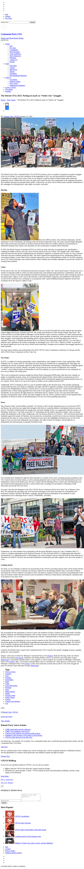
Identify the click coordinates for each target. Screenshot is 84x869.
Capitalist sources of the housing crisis (28, 836)
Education (13, 66)
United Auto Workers (12, 701)
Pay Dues (8, 18)
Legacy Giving (10, 87)
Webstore (13, 58)
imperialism (9, 680)
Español (8, 91)
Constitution (14, 50)
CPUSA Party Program (23, 823)
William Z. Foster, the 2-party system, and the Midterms (34, 843)
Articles (8, 77)
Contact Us (13, 60)
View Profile (5, 721)
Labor (7, 684)
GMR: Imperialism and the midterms (18, 729)
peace (7, 689)
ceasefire (8, 674)
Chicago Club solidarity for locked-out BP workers (22, 733)
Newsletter (9, 89)
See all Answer (7, 782)
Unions (7, 699)
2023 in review (10, 672)
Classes (12, 68)
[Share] (44, 108)
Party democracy (15, 56)
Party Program (15, 52)
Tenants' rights (10, 695)
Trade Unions (10, 697)
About (7, 44)
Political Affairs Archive (13, 853)
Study (7, 64)
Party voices (14, 83)
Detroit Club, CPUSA (11, 116)
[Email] (44, 104)
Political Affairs (15, 81)
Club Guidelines (15, 54)
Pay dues (13, 48)
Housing (8, 678)
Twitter (50, 656)
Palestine (8, 688)
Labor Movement (11, 686)
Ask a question (7, 779)
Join (6, 14)
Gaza (7, 676)
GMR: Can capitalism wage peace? (17, 731)
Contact (8, 849)
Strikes (7, 693)
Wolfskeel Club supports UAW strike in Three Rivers (23, 735)
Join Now (4, 747)
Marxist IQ (13, 70)
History (12, 72)
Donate (7, 16)
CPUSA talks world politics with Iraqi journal (30, 830)
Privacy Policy (10, 851)
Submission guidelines (17, 85)
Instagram (5, 660)
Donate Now (5, 756)
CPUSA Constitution (22, 816)
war (6, 703)
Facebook (19, 658)
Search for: (4, 22)
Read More (5, 776)
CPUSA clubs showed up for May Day (18, 737)
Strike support (10, 691)
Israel (7, 682)
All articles (13, 79)
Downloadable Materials (18, 76)
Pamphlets (13, 74)
